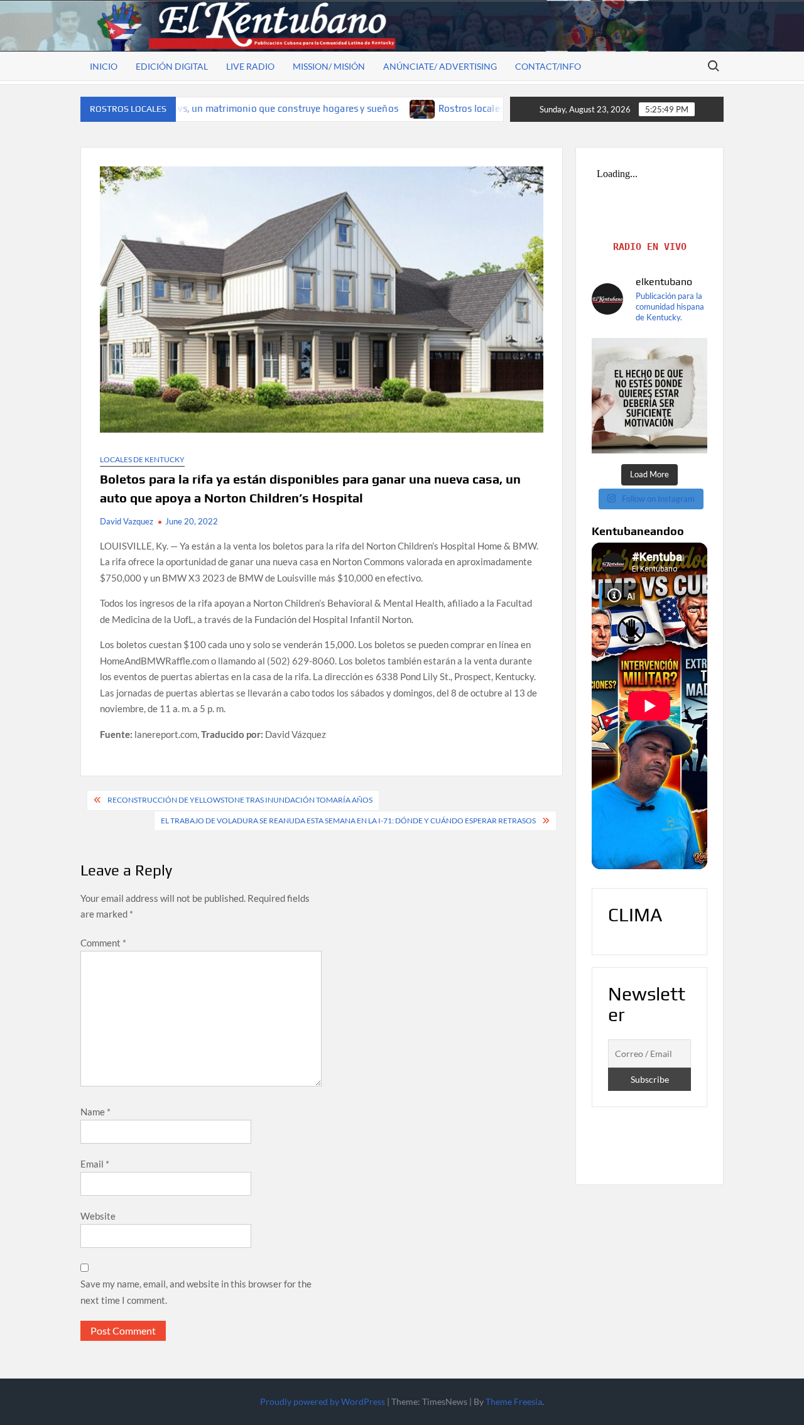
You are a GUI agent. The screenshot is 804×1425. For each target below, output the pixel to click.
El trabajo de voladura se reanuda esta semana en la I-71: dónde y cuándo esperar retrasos (348, 820)
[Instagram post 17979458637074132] (649, 395)
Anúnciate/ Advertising (440, 66)
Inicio (103, 66)
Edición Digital (172, 66)
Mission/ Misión (329, 66)
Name (95, 1111)
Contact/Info (548, 66)
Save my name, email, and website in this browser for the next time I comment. (196, 1292)
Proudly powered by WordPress (322, 1401)
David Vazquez (126, 521)
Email (94, 1163)
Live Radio (250, 66)
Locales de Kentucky (142, 459)
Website (98, 1216)
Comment (103, 942)
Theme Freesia (514, 1401)
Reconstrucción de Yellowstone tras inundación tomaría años (239, 800)
